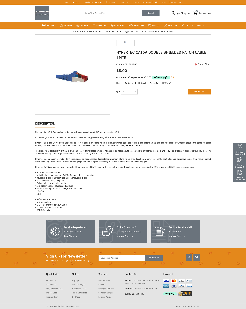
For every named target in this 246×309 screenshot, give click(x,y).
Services (135, 2)
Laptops (75, 280)
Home (66, 2)
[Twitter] (196, 257)
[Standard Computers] (43, 13)
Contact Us (123, 2)
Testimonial (51, 284)
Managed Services (106, 288)
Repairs (101, 284)
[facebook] (189, 257)
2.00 (149, 77)
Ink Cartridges (78, 284)
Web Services (104, 280)
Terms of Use (193, 306)
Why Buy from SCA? (54, 288)
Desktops (76, 297)
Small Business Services (94, 2)
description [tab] (45, 123)
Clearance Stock (79, 288)
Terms (164, 2)
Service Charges (105, 293)
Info (173, 77)
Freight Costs (52, 293)
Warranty (147, 2)
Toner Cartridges (79, 293)
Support (111, 2)
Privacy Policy (177, 2)
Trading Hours (52, 297)
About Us (76, 2)
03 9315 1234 (138, 294)
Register (186, 13)
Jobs (156, 2)
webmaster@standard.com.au (143, 288)
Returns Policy (104, 297)
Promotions (51, 280)
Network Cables (113, 31)
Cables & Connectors (92, 31)
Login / (178, 13)
